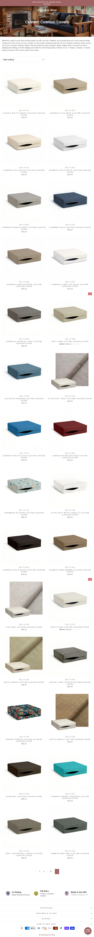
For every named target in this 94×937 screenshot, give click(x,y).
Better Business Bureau (21, 895)
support (46, 919)
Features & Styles (46, 913)
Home (46, 17)
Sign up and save (46, 924)
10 (51, 871)
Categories (46, 908)
